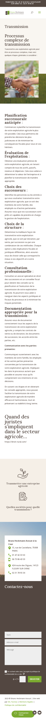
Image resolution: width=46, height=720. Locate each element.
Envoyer (34, 679)
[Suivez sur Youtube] (39, 713)
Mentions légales (26, 702)
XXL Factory (12, 702)
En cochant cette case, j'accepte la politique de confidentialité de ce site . (22, 672)
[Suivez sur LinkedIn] (35, 713)
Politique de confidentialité (15, 705)
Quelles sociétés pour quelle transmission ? (23, 508)
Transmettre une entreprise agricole (23, 484)
